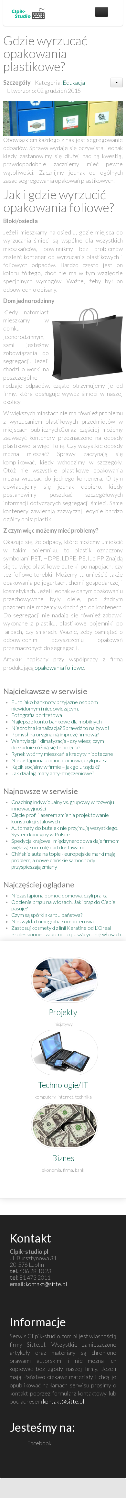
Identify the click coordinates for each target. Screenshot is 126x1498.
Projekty (63, 1012)
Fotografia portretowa (36, 715)
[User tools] (116, 82)
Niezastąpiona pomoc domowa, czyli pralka (59, 760)
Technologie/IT (63, 1085)
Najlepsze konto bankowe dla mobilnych (56, 721)
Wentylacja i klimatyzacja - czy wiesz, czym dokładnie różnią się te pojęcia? (57, 744)
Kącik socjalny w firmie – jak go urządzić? (55, 767)
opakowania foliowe (59, 667)
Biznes (63, 1158)
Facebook (38, 1443)
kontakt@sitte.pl (46, 1283)
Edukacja (74, 82)
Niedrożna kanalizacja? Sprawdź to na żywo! (60, 728)
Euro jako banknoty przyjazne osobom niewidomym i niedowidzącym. (54, 705)
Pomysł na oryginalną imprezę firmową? (55, 734)
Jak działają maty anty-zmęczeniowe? (52, 773)
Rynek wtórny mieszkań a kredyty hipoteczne (62, 754)
